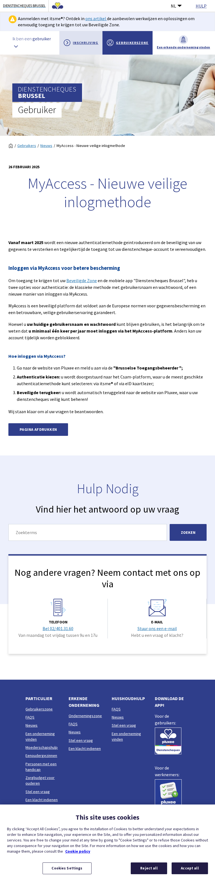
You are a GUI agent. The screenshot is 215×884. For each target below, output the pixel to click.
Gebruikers (26, 145)
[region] (107, 844)
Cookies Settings (67, 868)
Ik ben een (32, 38)
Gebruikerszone (132, 43)
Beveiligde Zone (81, 280)
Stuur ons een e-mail (157, 628)
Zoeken (188, 532)
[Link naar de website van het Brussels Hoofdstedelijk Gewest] (56, 6)
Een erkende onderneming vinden (183, 47)
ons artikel (96, 18)
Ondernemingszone (85, 715)
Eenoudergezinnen (41, 755)
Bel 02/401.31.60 (58, 628)
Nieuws (46, 145)
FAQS (29, 717)
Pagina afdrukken (38, 429)
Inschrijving (85, 43)
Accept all (189, 868)
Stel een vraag (37, 791)
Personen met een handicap (41, 766)
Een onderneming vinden (40, 736)
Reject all (148, 868)
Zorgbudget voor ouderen (40, 780)
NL (173, 6)
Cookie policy (77, 851)
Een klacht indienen (41, 799)
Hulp (201, 6)
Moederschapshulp (41, 747)
